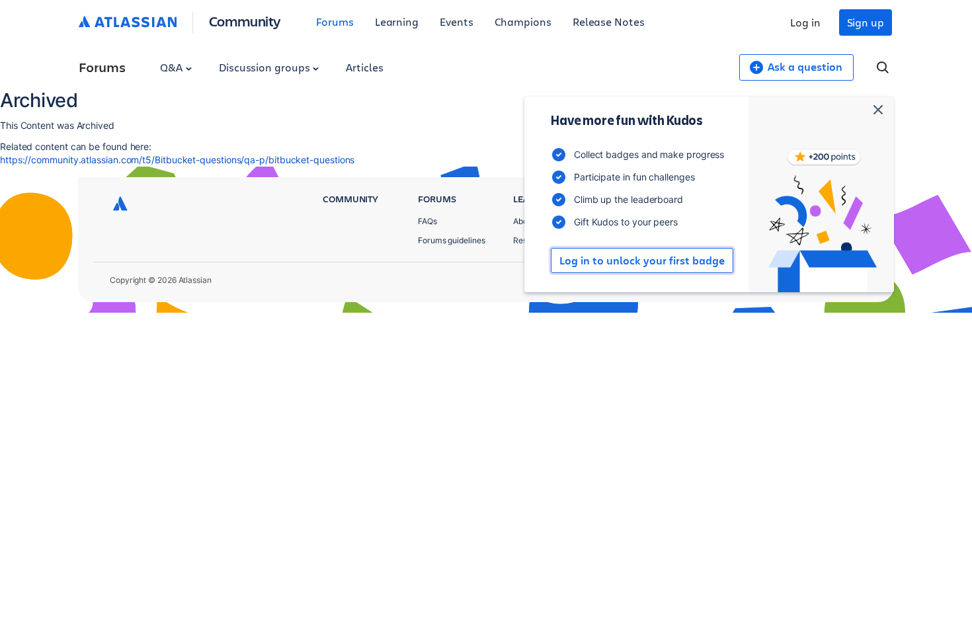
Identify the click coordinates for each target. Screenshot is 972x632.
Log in (805, 22)
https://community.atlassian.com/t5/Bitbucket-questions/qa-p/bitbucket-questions (177, 159)
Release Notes (609, 21)
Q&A (172, 67)
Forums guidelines (451, 240)
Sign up (865, 22)
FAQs (427, 221)
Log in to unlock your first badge (642, 260)
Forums (335, 21)
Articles (364, 67)
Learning (397, 21)
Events (456, 21)
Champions (523, 21)
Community (245, 20)
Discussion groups (266, 67)
